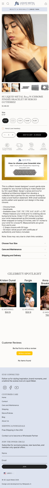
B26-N (25, 312)
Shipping (5, 409)
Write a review (24, 353)
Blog (3, 417)
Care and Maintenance (11, 249)
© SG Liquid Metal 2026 (10, 480)
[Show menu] (3, 3)
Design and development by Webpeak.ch (16, 484)
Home (4, 397)
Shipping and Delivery (11, 255)
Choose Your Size (9, 243)
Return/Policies (7, 413)
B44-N (4, 312)
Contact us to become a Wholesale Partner (20, 436)
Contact (5, 401)
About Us (5, 421)
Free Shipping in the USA (12, 430)
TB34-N (45, 315)
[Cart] (45, 3)
